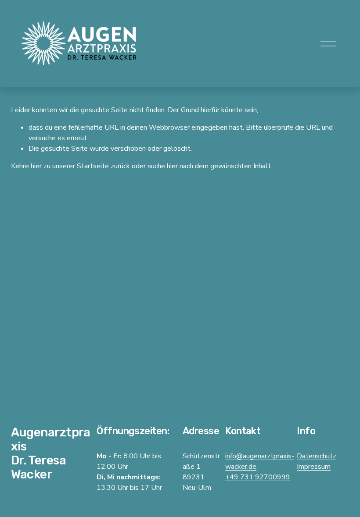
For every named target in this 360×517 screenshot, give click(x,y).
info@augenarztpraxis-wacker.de (259, 461)
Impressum (314, 466)
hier (36, 166)
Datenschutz (316, 456)
